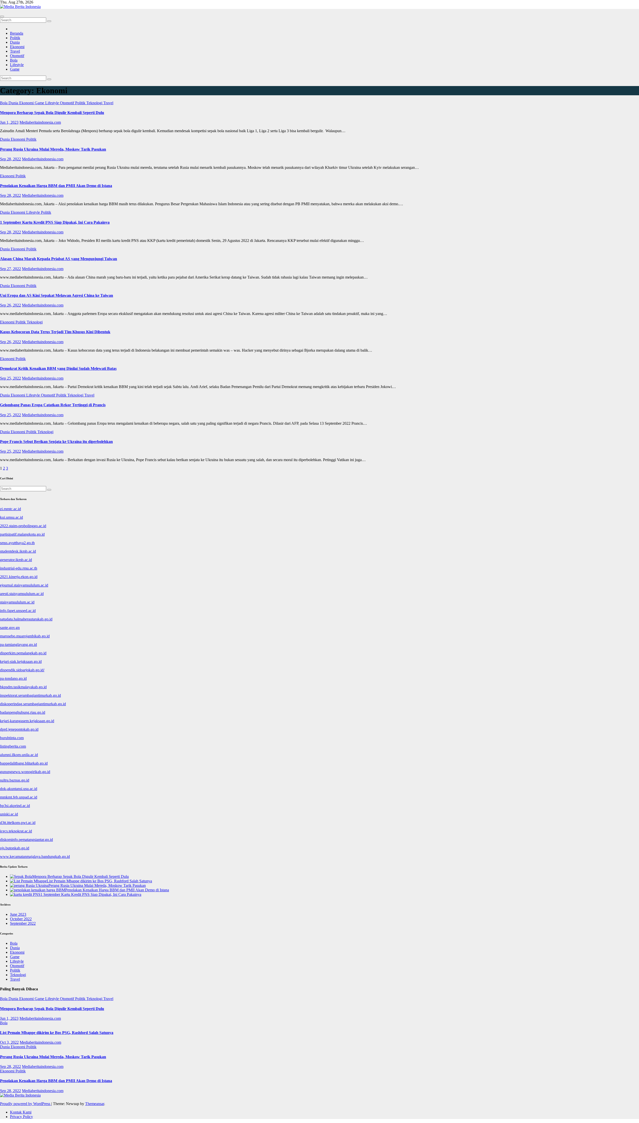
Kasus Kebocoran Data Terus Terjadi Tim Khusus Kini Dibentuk (55, 332)
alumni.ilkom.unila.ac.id (19, 755)
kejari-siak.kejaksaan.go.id (21, 661)
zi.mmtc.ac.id (10, 509)
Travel (15, 51)
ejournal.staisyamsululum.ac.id (24, 585)
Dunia (15, 42)
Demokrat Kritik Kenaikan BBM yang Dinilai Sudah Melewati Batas (58, 368)
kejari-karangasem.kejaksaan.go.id (27, 721)
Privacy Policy (21, 1117)
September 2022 (23, 923)
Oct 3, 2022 (9, 1042)
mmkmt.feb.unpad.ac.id (18, 797)
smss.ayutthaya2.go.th (17, 543)
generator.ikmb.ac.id (16, 560)
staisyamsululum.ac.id (17, 602)
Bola (13, 60)
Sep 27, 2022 (10, 269)
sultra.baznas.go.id (14, 780)
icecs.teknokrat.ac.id (16, 831)
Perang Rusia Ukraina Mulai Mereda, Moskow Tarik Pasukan (53, 149)
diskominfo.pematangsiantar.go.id (26, 839)
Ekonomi (17, 47)
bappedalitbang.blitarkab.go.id (24, 763)
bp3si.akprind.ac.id (15, 806)
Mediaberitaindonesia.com (40, 122)
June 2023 (18, 914)
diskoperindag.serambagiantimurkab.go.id (33, 704)
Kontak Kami (20, 1112)
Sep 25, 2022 (10, 378)
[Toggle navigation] (2, 16)
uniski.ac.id (9, 814)
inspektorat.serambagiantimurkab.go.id (30, 695)
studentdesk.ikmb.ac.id (18, 551)
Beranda (16, 33)
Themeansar (94, 1104)
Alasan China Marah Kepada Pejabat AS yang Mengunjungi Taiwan (58, 259)
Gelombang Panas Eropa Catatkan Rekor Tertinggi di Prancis (53, 405)
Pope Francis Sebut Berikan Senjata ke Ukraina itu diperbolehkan (56, 441)
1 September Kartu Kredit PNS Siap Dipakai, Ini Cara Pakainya (55, 222)
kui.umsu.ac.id (11, 517)
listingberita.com (13, 746)
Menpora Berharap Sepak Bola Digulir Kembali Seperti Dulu (52, 112)
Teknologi (94, 103)
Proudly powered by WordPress (25, 1104)
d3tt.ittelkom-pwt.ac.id (17, 822)
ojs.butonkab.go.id (14, 848)
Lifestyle (17, 65)
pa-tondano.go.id (13, 678)
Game (14, 69)
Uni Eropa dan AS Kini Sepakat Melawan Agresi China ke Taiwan (56, 295)
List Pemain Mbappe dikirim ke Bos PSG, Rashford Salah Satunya (56, 1032)
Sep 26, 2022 (10, 305)
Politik (15, 38)
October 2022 (21, 919)
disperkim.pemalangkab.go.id (23, 653)
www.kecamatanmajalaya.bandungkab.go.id (35, 856)
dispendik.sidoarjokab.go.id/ (22, 670)
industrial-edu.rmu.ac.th (18, 568)
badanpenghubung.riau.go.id (22, 712)
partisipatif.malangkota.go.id (22, 534)
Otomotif (17, 56)
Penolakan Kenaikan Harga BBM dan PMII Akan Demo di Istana (56, 186)
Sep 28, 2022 (10, 159)
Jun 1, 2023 (9, 122)
